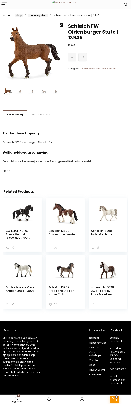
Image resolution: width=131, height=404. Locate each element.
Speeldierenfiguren (90, 68)
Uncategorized (38, 15)
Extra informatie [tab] (41, 114)
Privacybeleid (97, 369)
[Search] (126, 4)
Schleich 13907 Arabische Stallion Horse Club (61, 290)
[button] (61, 25)
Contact (94, 338)
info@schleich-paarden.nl (118, 381)
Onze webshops (95, 354)
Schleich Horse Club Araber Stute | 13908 (20, 289)
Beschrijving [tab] (15, 114)
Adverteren (95, 374)
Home (6, 15)
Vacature (94, 360)
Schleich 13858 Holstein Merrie (101, 232)
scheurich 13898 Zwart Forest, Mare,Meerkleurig (103, 290)
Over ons (94, 347)
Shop (19, 15)
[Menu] (4, 4)
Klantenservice (98, 342)
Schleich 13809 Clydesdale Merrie (62, 232)
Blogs (92, 365)
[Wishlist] (49, 399)
